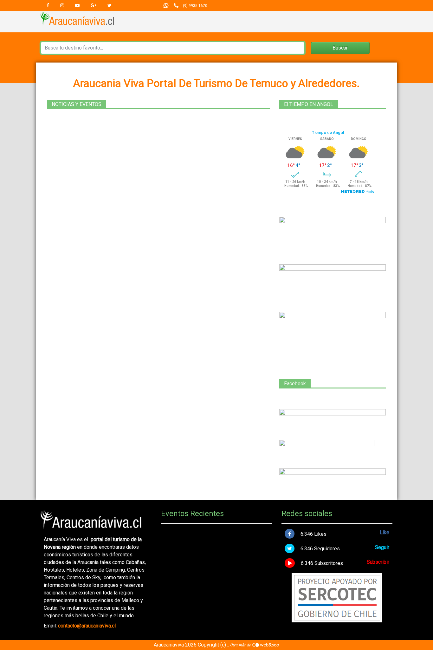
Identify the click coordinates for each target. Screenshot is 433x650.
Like (384, 532)
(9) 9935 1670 (195, 5)
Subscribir (378, 562)
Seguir (382, 547)
